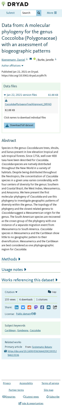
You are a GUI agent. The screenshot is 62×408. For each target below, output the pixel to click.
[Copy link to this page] (55, 307)
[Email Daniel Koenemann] (31, 59)
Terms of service (50, 383)
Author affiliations (11, 66)
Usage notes (12, 270)
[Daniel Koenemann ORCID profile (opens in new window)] (34, 59)
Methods (9, 259)
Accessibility (26, 383)
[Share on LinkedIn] (16, 307)
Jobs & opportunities (32, 403)
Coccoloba (35, 330)
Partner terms (16, 390)
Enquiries (10, 397)
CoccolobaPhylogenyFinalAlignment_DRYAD (28, 104)
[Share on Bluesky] (23, 307)
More (50, 13)
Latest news (32, 397)
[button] (31, 95)
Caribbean (10, 330)
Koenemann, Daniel (13, 59)
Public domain (23, 314)
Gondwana (22, 330)
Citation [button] (10, 292)
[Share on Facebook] (42, 307)
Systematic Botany (42, 347)
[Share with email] (48, 307)
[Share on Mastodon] (36, 307)
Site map (48, 390)
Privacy (7, 383)
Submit (10, 13)
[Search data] (38, 13)
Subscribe (54, 397)
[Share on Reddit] (29, 307)
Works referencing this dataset (28, 280)
